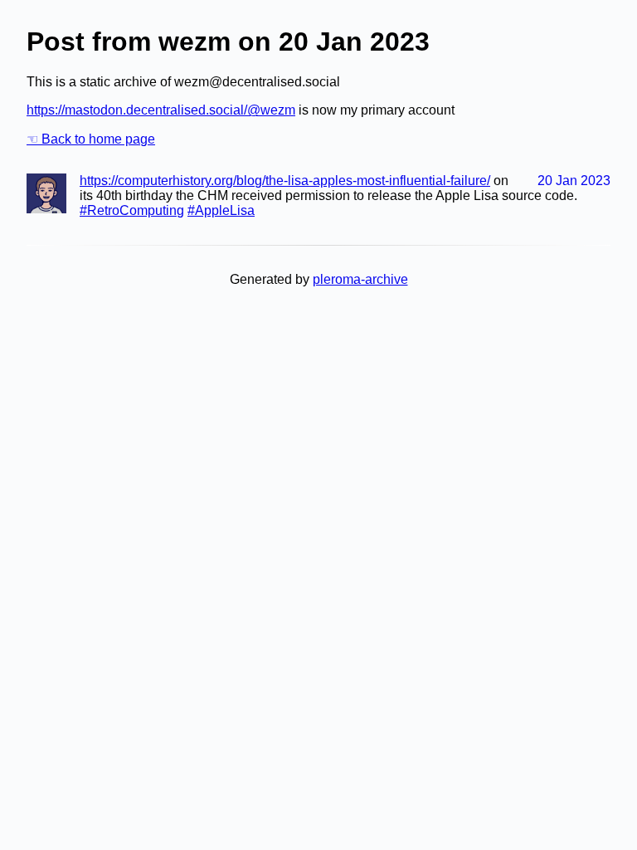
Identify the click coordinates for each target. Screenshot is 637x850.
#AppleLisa (221, 210)
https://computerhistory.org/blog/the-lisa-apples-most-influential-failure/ (285, 180)
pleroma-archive (360, 279)
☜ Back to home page (91, 139)
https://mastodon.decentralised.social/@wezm (161, 110)
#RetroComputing (132, 210)
